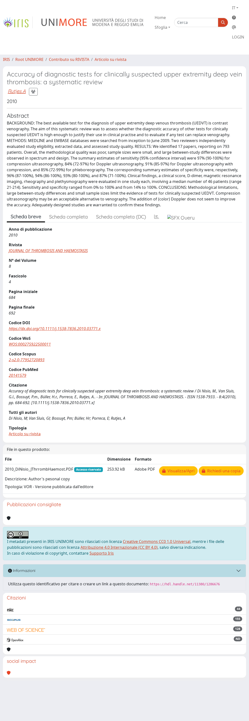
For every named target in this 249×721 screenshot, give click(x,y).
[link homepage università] (92, 22)
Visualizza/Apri (180, 471)
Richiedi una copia (222, 471)
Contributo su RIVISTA (69, 59)
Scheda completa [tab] (68, 217)
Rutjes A (17, 91)
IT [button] (233, 7)
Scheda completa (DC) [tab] (121, 217)
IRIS (6, 59)
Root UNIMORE (29, 59)
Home (160, 17)
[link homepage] (18, 22)
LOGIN (238, 37)
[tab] (156, 217)
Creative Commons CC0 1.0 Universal (156, 541)
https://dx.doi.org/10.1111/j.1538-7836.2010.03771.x (55, 328)
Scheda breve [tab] (26, 216)
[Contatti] (238, 27)
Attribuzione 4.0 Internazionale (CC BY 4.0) (119, 547)
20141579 (17, 375)
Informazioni (23, 570)
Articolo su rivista (110, 59)
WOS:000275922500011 (30, 344)
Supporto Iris (101, 553)
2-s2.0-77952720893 (26, 359)
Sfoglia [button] (161, 27)
